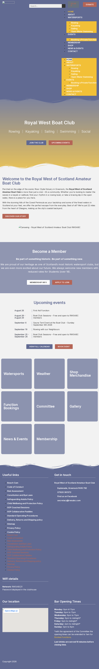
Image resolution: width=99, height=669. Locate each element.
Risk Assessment (15, 491)
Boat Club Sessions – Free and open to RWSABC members (55, 316)
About (71, 14)
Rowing (74, 23)
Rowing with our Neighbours (46, 329)
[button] (79, 54)
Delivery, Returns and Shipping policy (24, 520)
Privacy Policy (14, 528)
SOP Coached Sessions (18, 507)
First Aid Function (41, 310)
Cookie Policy (13, 532)
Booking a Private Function (84, 39)
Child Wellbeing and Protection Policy (25, 503)
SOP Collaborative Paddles (20, 511)
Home (71, 11)
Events (71, 34)
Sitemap (11, 524)
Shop (70, 45)
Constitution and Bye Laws (20, 495)
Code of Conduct (15, 487)
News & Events (75, 48)
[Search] (63, 6)
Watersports (75, 17)
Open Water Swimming (82, 31)
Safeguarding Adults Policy (20, 499)
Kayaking (75, 25)
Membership (74, 42)
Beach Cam (12, 483)
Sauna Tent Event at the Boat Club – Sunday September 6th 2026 (53, 324)
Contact (73, 51)
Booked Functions (62, 637)
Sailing (74, 28)
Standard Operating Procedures (22, 515)
